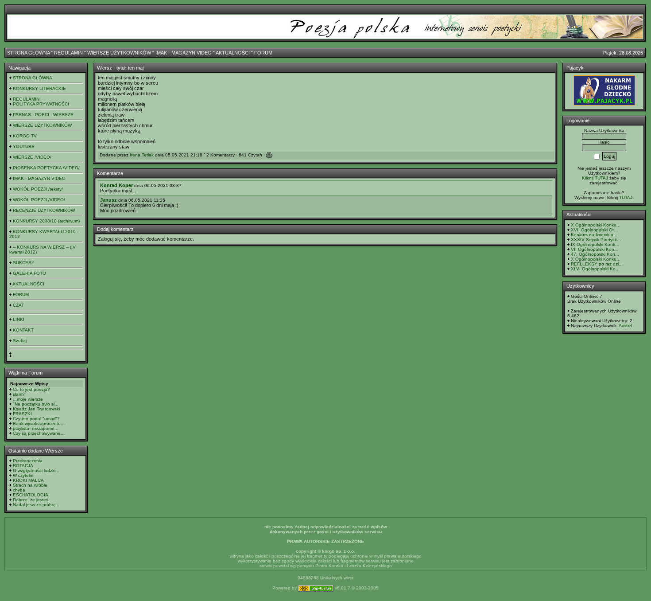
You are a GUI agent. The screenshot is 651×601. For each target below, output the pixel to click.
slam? (19, 394)
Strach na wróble (30, 485)
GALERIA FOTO (29, 273)
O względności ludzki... (36, 470)
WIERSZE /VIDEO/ (32, 157)
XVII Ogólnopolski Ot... (594, 229)
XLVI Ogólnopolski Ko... (595, 268)
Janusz (108, 200)
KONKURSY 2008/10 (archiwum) (46, 221)
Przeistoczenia (28, 460)
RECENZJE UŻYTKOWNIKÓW (44, 210)
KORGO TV (25, 135)
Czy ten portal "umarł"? (36, 418)
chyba (19, 490)
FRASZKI (22, 413)
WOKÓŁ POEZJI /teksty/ (38, 189)
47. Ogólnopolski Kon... (595, 254)
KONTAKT (23, 330)
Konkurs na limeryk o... (594, 234)
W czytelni (23, 475)
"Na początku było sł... (35, 404)
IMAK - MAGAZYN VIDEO (183, 52)
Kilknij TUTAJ (595, 178)
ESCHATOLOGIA (30, 494)
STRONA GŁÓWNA (28, 52)
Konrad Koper (116, 185)
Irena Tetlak (142, 154)
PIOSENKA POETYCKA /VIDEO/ (46, 167)
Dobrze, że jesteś (30, 499)
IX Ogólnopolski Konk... (595, 244)
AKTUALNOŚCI (233, 52)
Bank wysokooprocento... (39, 423)
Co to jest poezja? (31, 389)
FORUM (263, 52)
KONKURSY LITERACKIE (39, 88)
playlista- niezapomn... (35, 428)
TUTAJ (625, 197)
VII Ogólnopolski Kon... (594, 249)
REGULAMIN (68, 52)
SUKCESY (24, 262)
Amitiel (625, 325)
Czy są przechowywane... (39, 433)
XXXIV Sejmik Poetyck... (596, 239)
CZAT (18, 305)
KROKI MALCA (28, 480)
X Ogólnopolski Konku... (595, 224)
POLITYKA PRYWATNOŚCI (41, 103)
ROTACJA (23, 465)
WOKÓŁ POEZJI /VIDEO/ (39, 199)
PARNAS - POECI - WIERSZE (43, 114)
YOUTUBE (24, 146)
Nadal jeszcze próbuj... (36, 504)
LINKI (18, 319)
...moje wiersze (28, 399)
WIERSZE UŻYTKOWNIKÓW (119, 52)
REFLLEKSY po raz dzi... (597, 263)
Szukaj (20, 340)
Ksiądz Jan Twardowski (36, 408)
